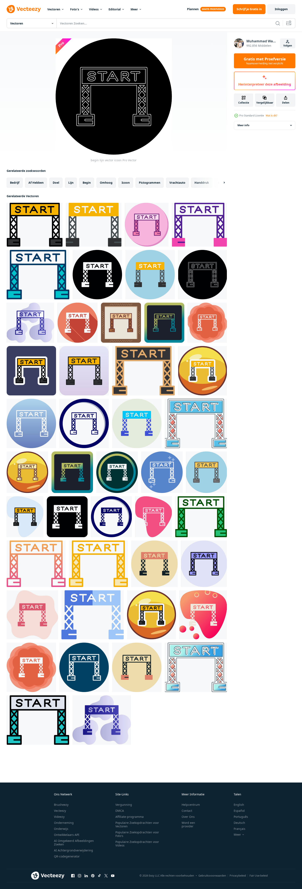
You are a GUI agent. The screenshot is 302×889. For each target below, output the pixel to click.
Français (239, 829)
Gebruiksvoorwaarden (212, 875)
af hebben (36, 183)
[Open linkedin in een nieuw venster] (86, 875)
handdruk (201, 183)
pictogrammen (149, 183)
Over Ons (188, 817)
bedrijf (14, 183)
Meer (134, 9)
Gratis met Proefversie (265, 60)
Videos (94, 9)
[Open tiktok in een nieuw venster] (99, 875)
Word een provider (188, 824)
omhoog (106, 183)
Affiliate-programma (129, 817)
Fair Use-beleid (258, 875)
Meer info (243, 125)
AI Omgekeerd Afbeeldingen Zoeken (74, 842)
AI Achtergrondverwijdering (73, 850)
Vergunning (123, 805)
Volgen (287, 45)
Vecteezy (60, 811)
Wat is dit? (271, 115)
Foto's (74, 9)
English (239, 805)
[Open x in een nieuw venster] (106, 875)
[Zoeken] (277, 23)
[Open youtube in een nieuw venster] (112, 875)
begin (87, 183)
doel (56, 183)
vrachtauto (177, 183)
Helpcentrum (191, 805)
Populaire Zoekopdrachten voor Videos (137, 843)
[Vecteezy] (24, 9)
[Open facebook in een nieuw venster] (73, 875)
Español (239, 811)
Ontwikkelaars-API (66, 835)
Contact (187, 811)
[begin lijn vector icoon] (34, 225)
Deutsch (239, 823)
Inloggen (281, 9)
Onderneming (64, 823)
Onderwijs (61, 829)
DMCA (119, 811)
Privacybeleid (238, 875)
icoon (126, 183)
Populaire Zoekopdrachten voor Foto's (137, 834)
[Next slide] (220, 183)
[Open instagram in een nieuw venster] (79, 875)
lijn (70, 183)
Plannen (193, 9)
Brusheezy (61, 805)
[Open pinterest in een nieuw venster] (92, 875)
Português (241, 817)
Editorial (115, 9)
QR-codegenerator (67, 856)
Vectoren (53, 9)
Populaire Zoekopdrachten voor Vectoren (137, 824)
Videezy (59, 817)
